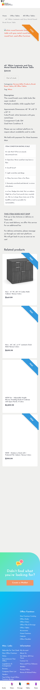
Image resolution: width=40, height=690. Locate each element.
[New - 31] (19, 271)
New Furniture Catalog (28, 616)
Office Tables (15, 16)
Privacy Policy (25, 669)
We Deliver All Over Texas (27, 657)
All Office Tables (29, 16)
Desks (4, 688)
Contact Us (24, 661)
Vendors (5, 674)
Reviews (5, 669)
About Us (23, 653)
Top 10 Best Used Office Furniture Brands (10, 678)
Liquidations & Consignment (7, 665)
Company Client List (9, 671)
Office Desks (24, 619)
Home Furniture (25, 633)
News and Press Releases (28, 664)
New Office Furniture (9, 653)
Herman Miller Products (22, 84)
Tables (28, 688)
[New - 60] (19, 324)
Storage (20, 688)
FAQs (4, 656)
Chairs (12, 688)
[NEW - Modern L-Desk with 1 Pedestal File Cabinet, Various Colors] (20, 432)
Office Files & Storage (27, 625)
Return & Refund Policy (28, 672)
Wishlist (22, 667)
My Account (24, 650)
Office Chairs (24, 622)
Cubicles (23, 636)
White (10, 89)
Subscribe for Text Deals (10, 650)
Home (4, 16)
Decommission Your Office (9, 660)
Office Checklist (25, 639)
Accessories (24, 630)
